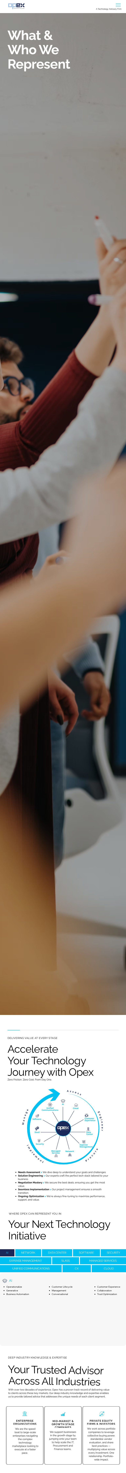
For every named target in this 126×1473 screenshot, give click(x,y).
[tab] (7, 1252)
